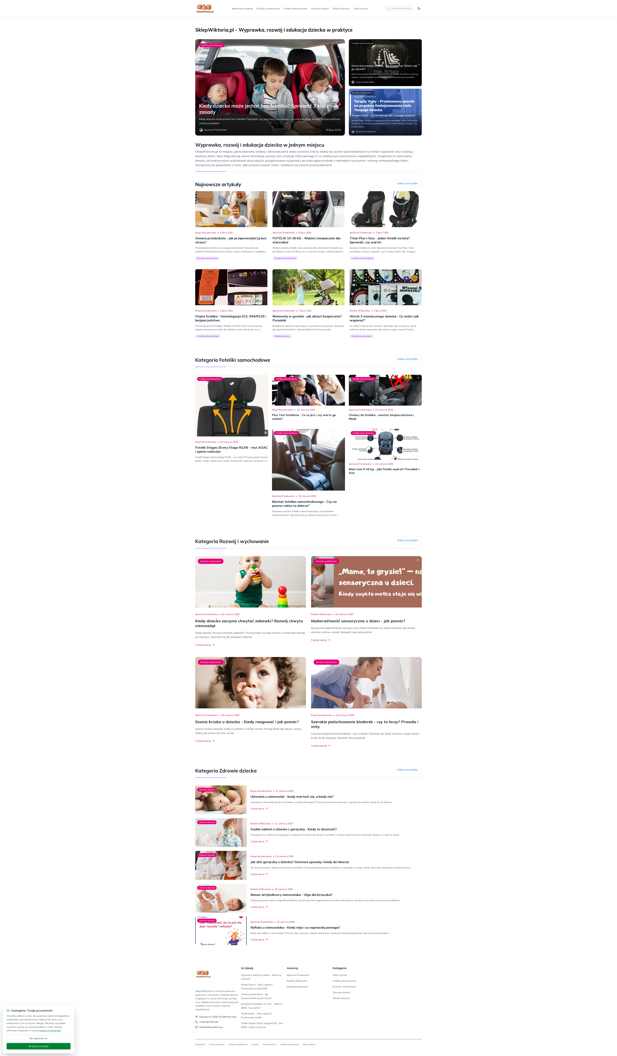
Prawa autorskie (217, 1044)
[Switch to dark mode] (419, 8)
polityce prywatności (50, 1030)
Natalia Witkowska (360, 310)
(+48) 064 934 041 (208, 1022)
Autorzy (292, 968)
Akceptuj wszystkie (39, 1046)
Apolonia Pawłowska (284, 232)
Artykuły (247, 968)
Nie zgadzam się (38, 1038)
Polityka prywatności (238, 1044)
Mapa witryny (309, 1044)
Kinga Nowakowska (205, 232)
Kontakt (255, 1044)
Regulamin (200, 1044)
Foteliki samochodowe (295, 8)
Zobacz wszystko (407, 183)
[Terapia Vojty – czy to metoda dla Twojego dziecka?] (385, 112)
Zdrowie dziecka (320, 8)
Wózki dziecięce (341, 8)
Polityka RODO (269, 1044)
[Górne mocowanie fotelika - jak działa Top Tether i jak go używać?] (385, 62)
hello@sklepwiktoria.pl (211, 1027)
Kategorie (340, 968)
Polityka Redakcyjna (289, 1044)
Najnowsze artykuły (242, 8)
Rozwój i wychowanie (268, 8)
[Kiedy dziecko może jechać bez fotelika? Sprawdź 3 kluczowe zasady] (270, 87)
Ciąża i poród (361, 8)
